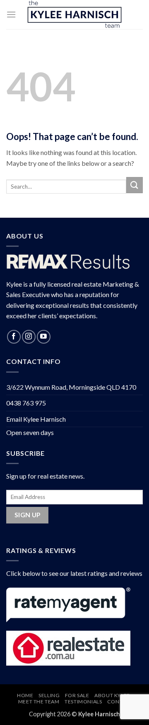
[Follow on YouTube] (43, 337)
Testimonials (83, 701)
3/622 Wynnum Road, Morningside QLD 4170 (71, 387)
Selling (49, 695)
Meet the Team (39, 701)
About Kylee (112, 695)
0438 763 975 (26, 403)
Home (25, 695)
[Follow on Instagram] (29, 337)
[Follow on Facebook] (14, 337)
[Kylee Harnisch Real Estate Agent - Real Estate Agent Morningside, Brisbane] (74, 14)
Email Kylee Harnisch (36, 419)
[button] (11, 14)
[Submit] (134, 185)
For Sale (77, 695)
